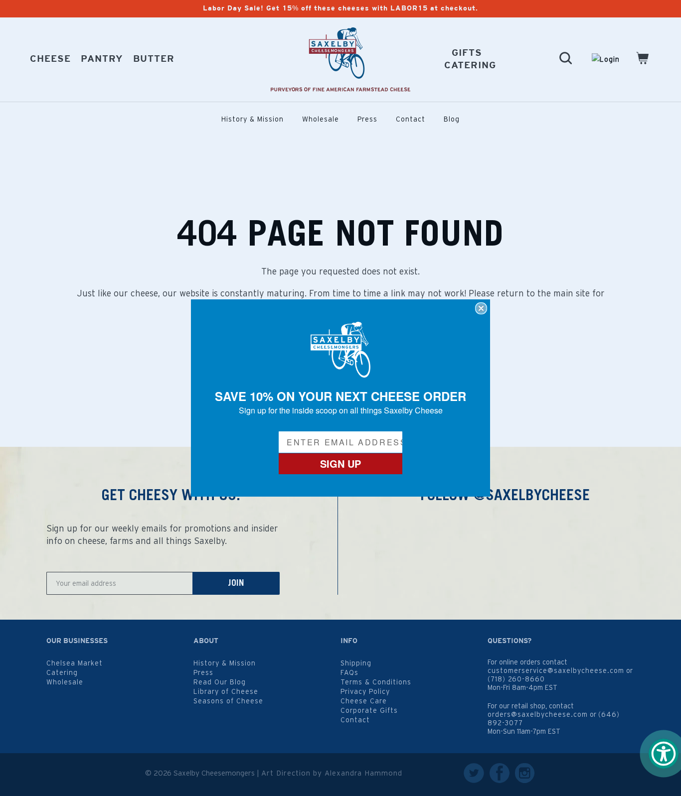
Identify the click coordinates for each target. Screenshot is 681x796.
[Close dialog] (481, 308)
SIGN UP (340, 463)
